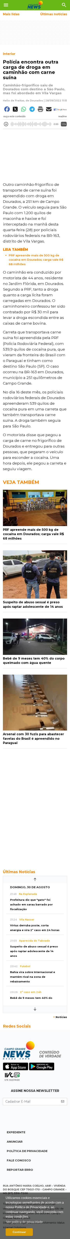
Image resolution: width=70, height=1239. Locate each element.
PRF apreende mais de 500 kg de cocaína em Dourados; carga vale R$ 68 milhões (36, 259)
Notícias (60, 1017)
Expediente (16, 1132)
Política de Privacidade (27, 1151)
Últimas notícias (53, 14)
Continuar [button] (19, 1232)
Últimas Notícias (19, 871)
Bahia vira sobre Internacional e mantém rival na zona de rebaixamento (32, 977)
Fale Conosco (19, 1160)
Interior (9, 54)
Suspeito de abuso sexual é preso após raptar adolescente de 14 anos (34, 951)
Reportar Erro (20, 1170)
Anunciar (15, 1141)
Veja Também (21, 482)
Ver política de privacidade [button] (24, 1222)
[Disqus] (35, 807)
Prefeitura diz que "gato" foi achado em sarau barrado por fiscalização (31, 904)
